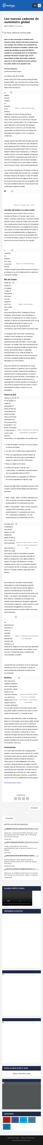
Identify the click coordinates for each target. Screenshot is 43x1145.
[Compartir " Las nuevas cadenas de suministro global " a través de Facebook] (16, 799)
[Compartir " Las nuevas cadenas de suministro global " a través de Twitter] (20, 799)
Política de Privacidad (27, 1138)
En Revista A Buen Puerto (12, 71)
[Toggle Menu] (35, 5)
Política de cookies (13, 1138)
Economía (19, 26)
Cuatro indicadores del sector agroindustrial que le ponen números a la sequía (20, 848)
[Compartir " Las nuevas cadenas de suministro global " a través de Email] (28, 799)
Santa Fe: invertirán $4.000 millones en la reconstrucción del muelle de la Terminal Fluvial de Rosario (20, 835)
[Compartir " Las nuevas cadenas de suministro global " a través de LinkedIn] (24, 799)
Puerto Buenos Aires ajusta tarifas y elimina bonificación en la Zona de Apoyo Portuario (20, 861)
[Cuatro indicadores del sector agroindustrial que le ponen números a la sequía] (21, 842)
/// (14, 26)
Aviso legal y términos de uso (21, 1140)
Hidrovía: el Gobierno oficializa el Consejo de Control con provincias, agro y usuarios (21, 874)
